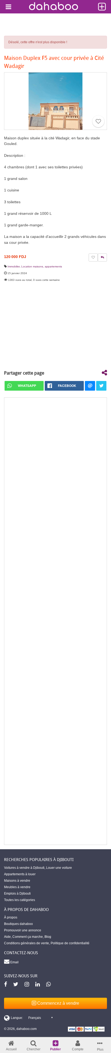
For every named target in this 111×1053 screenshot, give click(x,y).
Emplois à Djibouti (17, 893)
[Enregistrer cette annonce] (98, 121)
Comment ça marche (27, 937)
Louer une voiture (59, 868)
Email (14, 962)
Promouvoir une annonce (22, 930)
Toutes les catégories (19, 900)
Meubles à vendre (17, 887)
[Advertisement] (55, 621)
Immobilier (14, 266)
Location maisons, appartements (41, 266)
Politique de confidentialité (70, 943)
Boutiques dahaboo (18, 924)
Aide (7, 937)
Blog (47, 937)
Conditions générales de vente (26, 943)
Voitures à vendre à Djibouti (24, 868)
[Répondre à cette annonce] (102, 257)
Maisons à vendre (17, 881)
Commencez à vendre (57, 1003)
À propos (10, 917)
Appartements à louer (20, 874)
